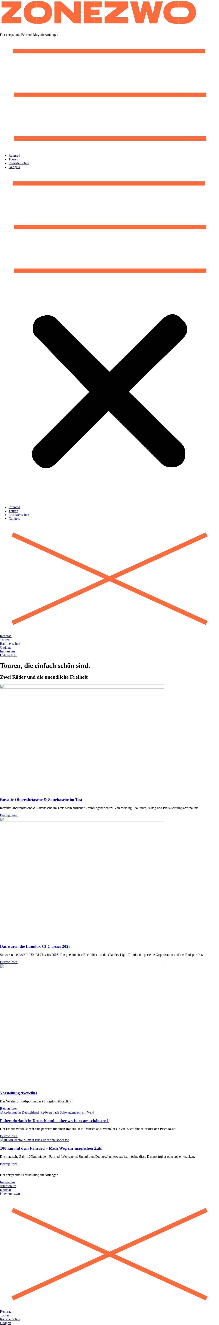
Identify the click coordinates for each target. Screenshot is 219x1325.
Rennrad (14, 155)
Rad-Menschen (19, 163)
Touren (13, 159)
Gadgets (14, 167)
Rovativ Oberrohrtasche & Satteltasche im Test (41, 799)
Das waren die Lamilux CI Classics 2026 (35, 946)
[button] (109, 337)
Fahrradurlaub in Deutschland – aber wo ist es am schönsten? (54, 1120)
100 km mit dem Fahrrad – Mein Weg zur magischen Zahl (51, 1148)
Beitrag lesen (9, 815)
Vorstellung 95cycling (18, 1093)
